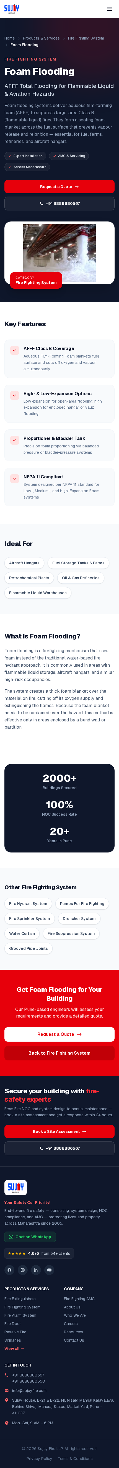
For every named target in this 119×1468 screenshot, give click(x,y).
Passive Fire (15, 1331)
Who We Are (75, 1315)
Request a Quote (56, 186)
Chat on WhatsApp (33, 1236)
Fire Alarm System (20, 1315)
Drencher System (79, 918)
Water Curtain (22, 933)
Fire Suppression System (71, 933)
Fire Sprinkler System (29, 918)
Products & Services (41, 38)
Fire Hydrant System (28, 903)
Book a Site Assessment (56, 1131)
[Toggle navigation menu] (110, 9)
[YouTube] (49, 1270)
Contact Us (74, 1340)
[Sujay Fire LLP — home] (11, 9)
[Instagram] (23, 1270)
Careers (71, 1323)
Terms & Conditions (75, 1458)
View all (11, 1348)
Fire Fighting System (86, 38)
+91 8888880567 (63, 203)
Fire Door (12, 1323)
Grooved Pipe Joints (28, 948)
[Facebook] (9, 1270)
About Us (72, 1307)
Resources (73, 1331)
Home (9, 38)
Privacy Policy (39, 1458)
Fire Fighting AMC (79, 1298)
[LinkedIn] (36, 1270)
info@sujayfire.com (29, 1390)
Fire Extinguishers (20, 1298)
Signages (12, 1340)
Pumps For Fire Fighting (82, 903)
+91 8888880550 (28, 1381)
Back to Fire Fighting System (59, 1053)
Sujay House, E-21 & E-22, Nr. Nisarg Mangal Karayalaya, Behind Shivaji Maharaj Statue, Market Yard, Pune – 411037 (63, 1406)
